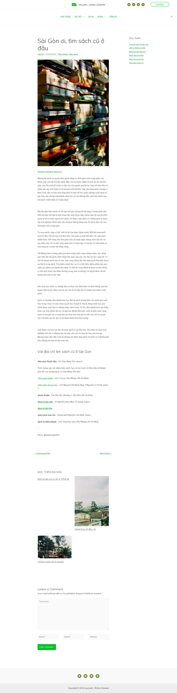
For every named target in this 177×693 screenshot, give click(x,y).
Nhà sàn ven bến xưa (137, 52)
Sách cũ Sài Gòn (45, 408)
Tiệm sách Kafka (45, 378)
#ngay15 (58, 171)
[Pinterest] (138, 4)
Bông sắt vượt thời (136, 55)
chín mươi (73, 54)
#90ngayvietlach (45, 171)
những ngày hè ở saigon (51, 561)
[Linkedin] (143, 4)
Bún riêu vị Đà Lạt (136, 63)
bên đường (63, 54)
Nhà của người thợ (136, 59)
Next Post (106, 453)
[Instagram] (129, 4)
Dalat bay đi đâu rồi (85, 529)
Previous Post (42, 453)
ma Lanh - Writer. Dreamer (92, 4)
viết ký (41, 54)
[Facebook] (91, 676)
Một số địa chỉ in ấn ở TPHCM (53, 479)
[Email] (133, 4)
